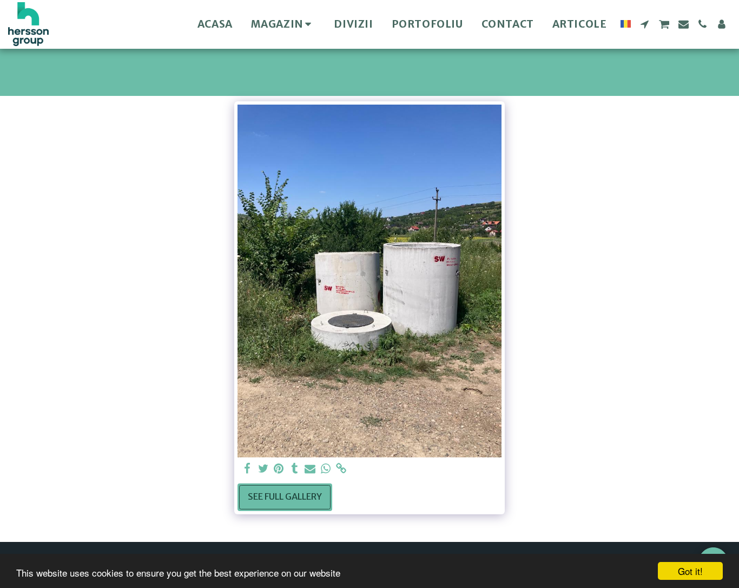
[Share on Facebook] (247, 469)
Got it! (690, 571)
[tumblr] (294, 469)
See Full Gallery (285, 496)
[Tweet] (263, 469)
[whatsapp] (326, 469)
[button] (645, 24)
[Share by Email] (310, 469)
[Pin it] (279, 469)
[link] (341, 469)
